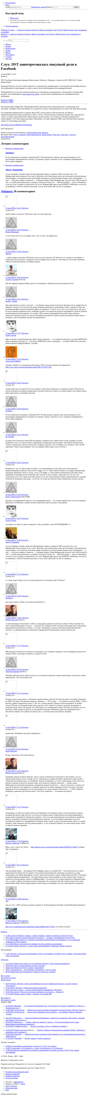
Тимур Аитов (11, 335)
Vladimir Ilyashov (20, 1026)
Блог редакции (11, 1086)
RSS (7, 1090)
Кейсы (8, 53)
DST (16, 135)
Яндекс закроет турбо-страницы (37, 1038)
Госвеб (8, 46)
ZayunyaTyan (19, 1010)
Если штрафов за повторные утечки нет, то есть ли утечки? (31, 1046)
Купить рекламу (12, 26)
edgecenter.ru (18, 1082)
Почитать (4, 960)
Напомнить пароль (38, 7)
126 (7, 901)
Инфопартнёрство (13, 1076)
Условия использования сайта (17, 1072)
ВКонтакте (14, 18)
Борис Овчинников (13, 497)
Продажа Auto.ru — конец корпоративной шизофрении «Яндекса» (36, 990)
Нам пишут (10, 55)
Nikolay (8, 254)
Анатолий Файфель (13, 361)
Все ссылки (5, 976)
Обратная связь (11, 1088)
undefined (9, 598)
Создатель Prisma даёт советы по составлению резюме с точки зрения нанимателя (37, 964)
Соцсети (72, 135)
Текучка (9, 59)
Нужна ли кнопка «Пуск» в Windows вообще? (48, 1026)
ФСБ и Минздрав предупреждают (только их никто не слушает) (31, 972)
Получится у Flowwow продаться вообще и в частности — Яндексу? (37, 992)
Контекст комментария (14, 148)
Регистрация (10, 3)
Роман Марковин (12, 232)
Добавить (7, 191)
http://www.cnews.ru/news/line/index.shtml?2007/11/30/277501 (29, 367)
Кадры (8, 50)
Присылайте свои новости (37, 133)
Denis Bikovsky (11, 751)
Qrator (23, 1084)
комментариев (7, 137)
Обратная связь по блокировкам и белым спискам (25, 966)
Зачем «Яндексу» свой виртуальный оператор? (28, 988)
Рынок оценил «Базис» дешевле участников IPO (33, 994)
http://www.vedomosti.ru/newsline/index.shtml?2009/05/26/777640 (30, 927)
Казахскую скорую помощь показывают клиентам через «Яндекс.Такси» (56, 1010)
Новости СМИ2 (7, 100)
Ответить (24, 208)
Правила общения (13, 1074)
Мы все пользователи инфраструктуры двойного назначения (34, 944)
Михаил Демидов (12, 843)
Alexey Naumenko (14, 170)
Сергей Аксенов (12, 279)
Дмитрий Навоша (12, 671)
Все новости (6, 998)
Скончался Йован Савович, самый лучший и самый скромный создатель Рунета (39, 936)
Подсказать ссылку (8, 978)
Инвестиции (10, 48)
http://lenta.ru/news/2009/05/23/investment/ (16, 125)
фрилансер (17, 1018)
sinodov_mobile (11, 301)
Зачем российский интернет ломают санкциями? (25, 968)
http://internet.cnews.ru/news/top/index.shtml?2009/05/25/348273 (54, 847)
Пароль (41, 7)
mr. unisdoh (10, 437)
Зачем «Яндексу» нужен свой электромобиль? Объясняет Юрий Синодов (39, 946)
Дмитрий (17, 1034)
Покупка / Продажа (60, 135)
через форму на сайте (30, 94)
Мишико (17, 1006)
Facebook (22, 135)
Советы (8, 57)
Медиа (8, 44)
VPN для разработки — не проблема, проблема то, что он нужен (31, 970)
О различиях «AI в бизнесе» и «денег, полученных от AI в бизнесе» (34, 1048)
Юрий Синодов (12, 620)
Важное (4, 932)
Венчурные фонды (33, 135)
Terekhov (10, 153)
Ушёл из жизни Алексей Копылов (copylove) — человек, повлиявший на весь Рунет (40, 938)
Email (8, 7)
